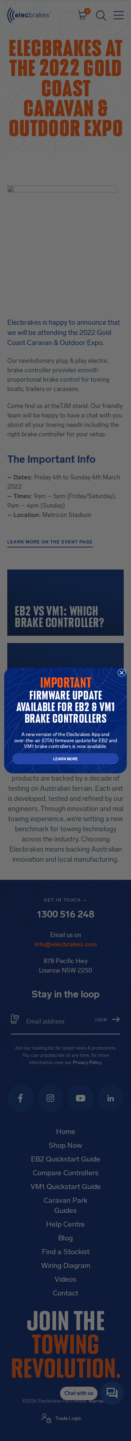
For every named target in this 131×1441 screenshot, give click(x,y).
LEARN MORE (65, 758)
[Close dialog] (122, 672)
